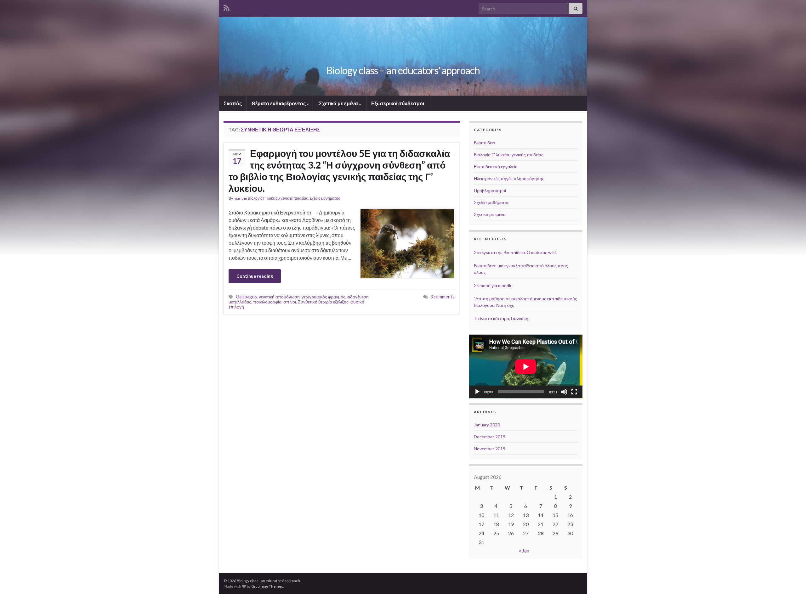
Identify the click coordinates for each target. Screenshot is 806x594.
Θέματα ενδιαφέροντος (279, 103)
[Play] (477, 392)
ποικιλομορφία (267, 301)
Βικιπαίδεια (484, 142)
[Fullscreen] (574, 392)
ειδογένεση (358, 296)
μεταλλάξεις (240, 301)
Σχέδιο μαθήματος (324, 198)
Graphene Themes (267, 586)
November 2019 (489, 448)
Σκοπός (233, 103)
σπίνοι (289, 301)
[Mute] (564, 392)
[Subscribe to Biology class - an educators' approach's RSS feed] (227, 6)
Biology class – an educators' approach (403, 70)
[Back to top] (792, 580)
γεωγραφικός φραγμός (323, 296)
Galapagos (246, 296)
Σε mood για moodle (493, 285)
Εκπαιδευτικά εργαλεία (496, 166)
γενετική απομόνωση (279, 296)
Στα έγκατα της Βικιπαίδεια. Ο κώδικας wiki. (515, 252)
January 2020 (487, 424)
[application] (525, 366)
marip (238, 198)
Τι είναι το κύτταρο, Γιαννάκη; (502, 318)
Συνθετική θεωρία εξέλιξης (323, 301)
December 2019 (489, 436)
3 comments (442, 296)
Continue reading (254, 276)
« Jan (524, 550)
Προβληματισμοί (490, 190)
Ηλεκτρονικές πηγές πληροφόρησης (509, 178)
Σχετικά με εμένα (339, 103)
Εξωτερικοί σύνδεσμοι (397, 103)
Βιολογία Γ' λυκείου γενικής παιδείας (278, 198)
